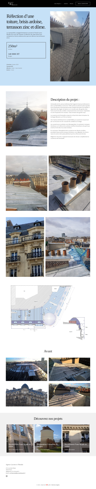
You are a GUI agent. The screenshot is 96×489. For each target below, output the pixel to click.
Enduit (38, 449)
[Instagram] (7, 476)
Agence (66, 3)
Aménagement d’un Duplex (75, 446)
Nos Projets (57, 3)
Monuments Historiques (15, 449)
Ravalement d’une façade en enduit (48, 445)
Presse (71, 3)
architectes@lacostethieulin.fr (17, 473)
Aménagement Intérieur (71, 449)
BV (49, 485)
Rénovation (44, 449)
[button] (61, 3)
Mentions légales (56, 485)
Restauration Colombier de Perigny (19, 445)
